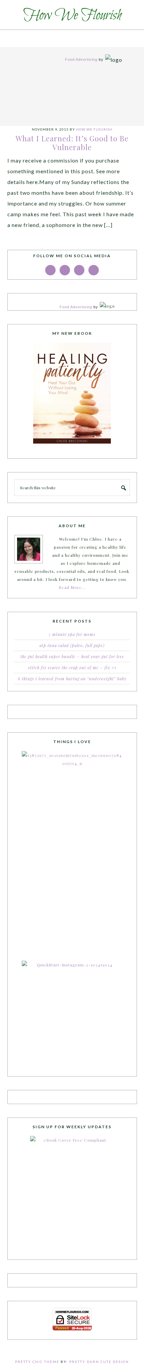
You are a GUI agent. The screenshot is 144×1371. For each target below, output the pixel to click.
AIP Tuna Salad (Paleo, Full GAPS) (72, 645)
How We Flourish (72, 14)
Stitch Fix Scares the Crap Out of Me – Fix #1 (72, 667)
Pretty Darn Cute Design (99, 1362)
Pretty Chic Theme (37, 1362)
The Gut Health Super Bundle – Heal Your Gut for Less (72, 656)
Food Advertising (81, 59)
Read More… (72, 587)
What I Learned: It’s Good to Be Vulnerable (72, 142)
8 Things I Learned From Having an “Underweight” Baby (72, 678)
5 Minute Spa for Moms (72, 634)
